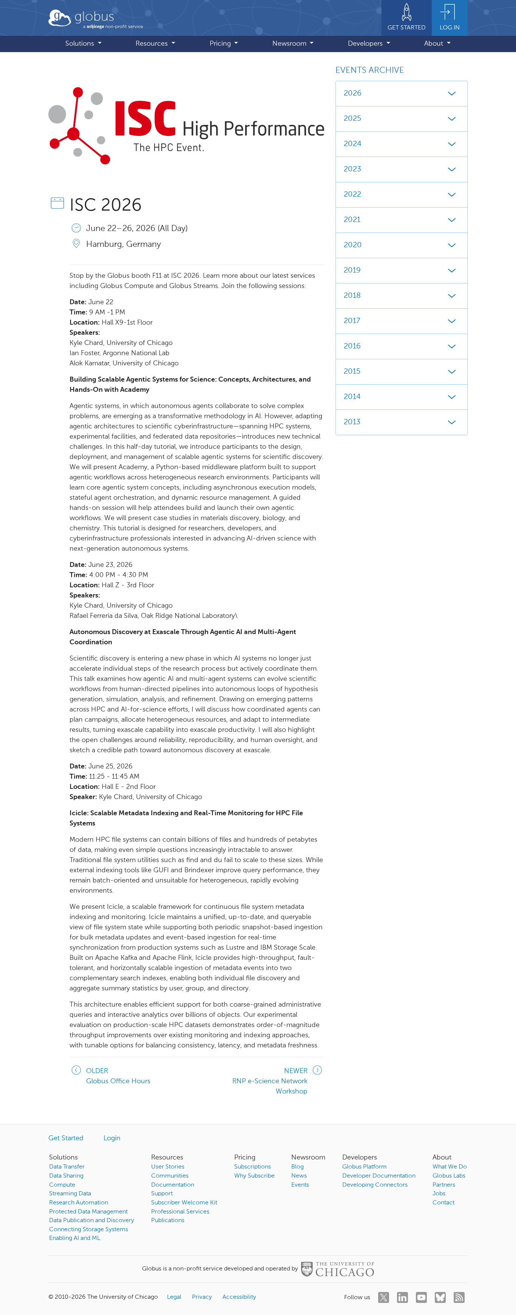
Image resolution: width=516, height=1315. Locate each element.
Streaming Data (70, 1194)
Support (162, 1194)
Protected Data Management (88, 1212)
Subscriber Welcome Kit (184, 1203)
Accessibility (239, 1297)
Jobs (439, 1194)
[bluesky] (440, 1297)
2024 (353, 144)
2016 (352, 346)
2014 (352, 397)
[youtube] (421, 1297)
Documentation (172, 1185)
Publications (167, 1221)
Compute (62, 1185)
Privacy (202, 1297)
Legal (174, 1297)
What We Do (450, 1167)
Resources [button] (153, 43)
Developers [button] (366, 43)
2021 (352, 220)
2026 (353, 93)
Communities (169, 1176)
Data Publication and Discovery (91, 1221)
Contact (443, 1203)
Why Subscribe (254, 1176)
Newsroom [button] (290, 43)
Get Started (65, 1138)
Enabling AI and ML (74, 1238)
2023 (352, 169)
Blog (297, 1167)
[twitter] (383, 1297)
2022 (352, 195)
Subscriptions (252, 1167)
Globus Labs (449, 1176)
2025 (352, 119)
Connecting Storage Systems (88, 1230)
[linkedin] (402, 1297)
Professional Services (180, 1212)
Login (112, 1138)
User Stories (167, 1167)
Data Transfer (67, 1167)
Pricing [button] (221, 43)
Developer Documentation (379, 1176)
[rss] (459, 1297)
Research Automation (78, 1203)
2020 (353, 245)
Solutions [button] (80, 43)
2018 (352, 296)
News (299, 1176)
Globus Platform (364, 1167)
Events (300, 1185)
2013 (352, 422)
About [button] (434, 43)
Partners (444, 1185)
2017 (352, 321)
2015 (352, 372)
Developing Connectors (375, 1185)
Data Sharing (66, 1176)
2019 (352, 270)
